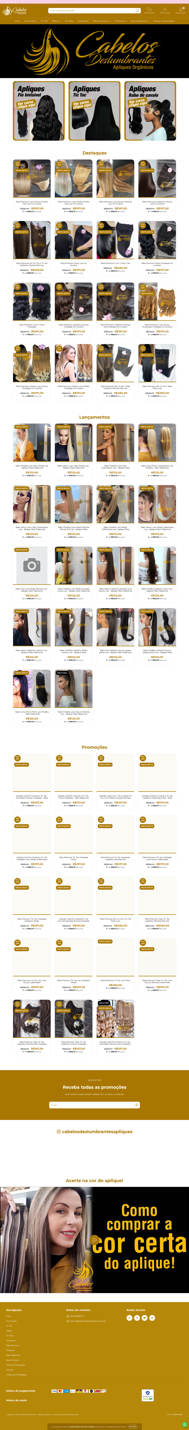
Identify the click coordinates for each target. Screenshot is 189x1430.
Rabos (55, 21)
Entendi (133, 1427)
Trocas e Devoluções (163, 21)
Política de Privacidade (16, 1375)
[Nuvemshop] (175, 1415)
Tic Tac (44, 21)
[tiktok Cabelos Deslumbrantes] (15, 2)
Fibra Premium (101, 21)
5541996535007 (77, 1316)
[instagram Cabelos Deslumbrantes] (4, 2)
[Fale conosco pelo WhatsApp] (185, 1424)
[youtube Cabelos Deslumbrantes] (12, 2)
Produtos (120, 21)
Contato (9, 1370)
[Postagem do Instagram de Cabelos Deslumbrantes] (15, 1153)
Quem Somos (12, 1360)
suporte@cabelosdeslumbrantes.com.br (88, 1321)
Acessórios (83, 21)
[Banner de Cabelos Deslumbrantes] (39, 111)
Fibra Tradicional (139, 21)
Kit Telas (69, 21)
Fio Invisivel (30, 21)
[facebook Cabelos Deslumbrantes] (8, 2)
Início (17, 21)
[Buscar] (137, 11)
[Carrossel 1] (94, 51)
